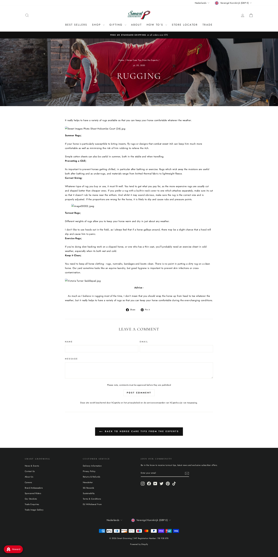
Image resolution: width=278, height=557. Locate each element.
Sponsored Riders (33, 493)
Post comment (139, 392)
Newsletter (88, 482)
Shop (97, 25)
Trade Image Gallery (34, 509)
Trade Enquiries (32, 504)
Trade (208, 25)
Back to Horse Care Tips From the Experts (141, 431)
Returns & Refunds (91, 476)
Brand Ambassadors (34, 487)
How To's (156, 25)
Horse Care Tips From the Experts (142, 60)
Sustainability (89, 493)
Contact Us (30, 471)
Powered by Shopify (139, 544)
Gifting (116, 25)
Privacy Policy (89, 471)
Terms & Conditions (92, 498)
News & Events (32, 465)
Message (71, 358)
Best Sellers (76, 25)
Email (144, 341)
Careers (28, 482)
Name (69, 341)
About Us (29, 476)
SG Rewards (88, 487)
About (136, 25)
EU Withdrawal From (92, 504)
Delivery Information (92, 465)
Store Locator (185, 25)
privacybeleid (134, 402)
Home (121, 60)
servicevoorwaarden (156, 402)
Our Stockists (31, 498)
